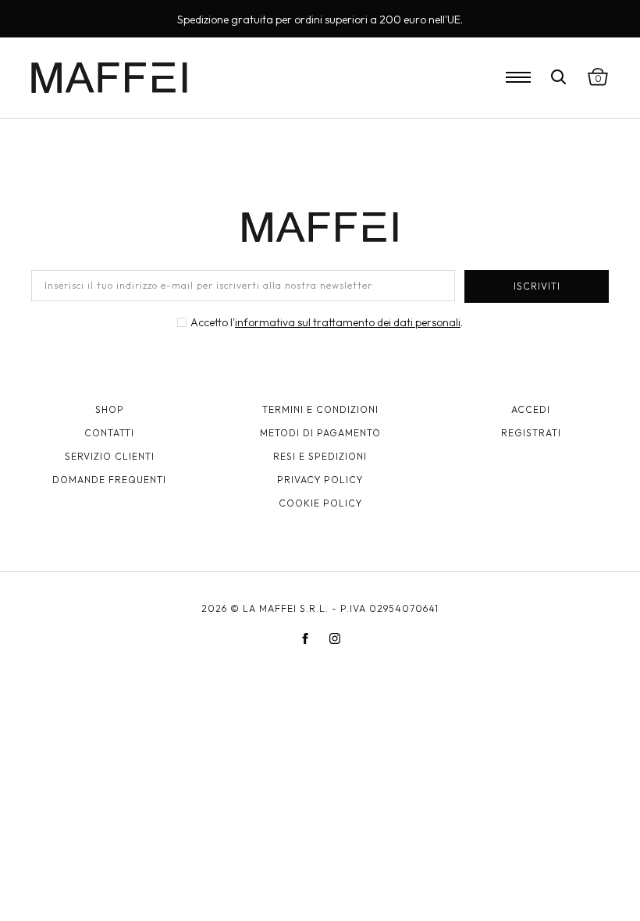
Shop (109, 409)
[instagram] (334, 638)
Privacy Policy (320, 479)
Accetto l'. (326, 322)
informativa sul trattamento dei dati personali (347, 322)
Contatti (109, 433)
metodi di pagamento (320, 433)
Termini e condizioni (320, 409)
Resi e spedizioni (320, 456)
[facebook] (305, 638)
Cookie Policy (320, 503)
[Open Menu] (518, 77)
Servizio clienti (110, 456)
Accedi (530, 409)
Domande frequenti (109, 479)
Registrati (531, 433)
